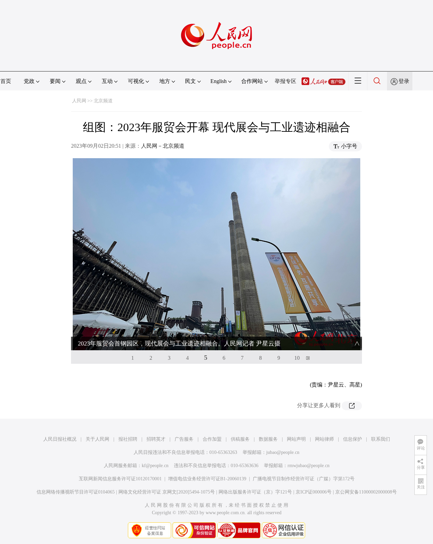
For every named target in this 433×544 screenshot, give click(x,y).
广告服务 (184, 439)
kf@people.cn (155, 465)
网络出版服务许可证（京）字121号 (255, 492)
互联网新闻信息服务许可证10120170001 (120, 478)
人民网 (79, 100)
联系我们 (380, 439)
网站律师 (324, 439)
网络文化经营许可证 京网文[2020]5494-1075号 (166, 492)
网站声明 (296, 439)
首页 (5, 81)
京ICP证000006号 (314, 492)
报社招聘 (127, 439)
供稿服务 (240, 439)
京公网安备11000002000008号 (366, 492)
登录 (403, 81)
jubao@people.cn (282, 452)
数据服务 (268, 439)
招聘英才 (155, 439)
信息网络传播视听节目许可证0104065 (76, 492)
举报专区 (285, 81)
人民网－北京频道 (162, 146)
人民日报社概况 (59, 439)
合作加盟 (212, 439)
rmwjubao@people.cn (308, 465)
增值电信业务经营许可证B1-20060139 (207, 478)
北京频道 (103, 100)
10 (297, 358)
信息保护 (352, 439)
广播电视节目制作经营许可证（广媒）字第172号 (304, 478)
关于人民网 (97, 439)
